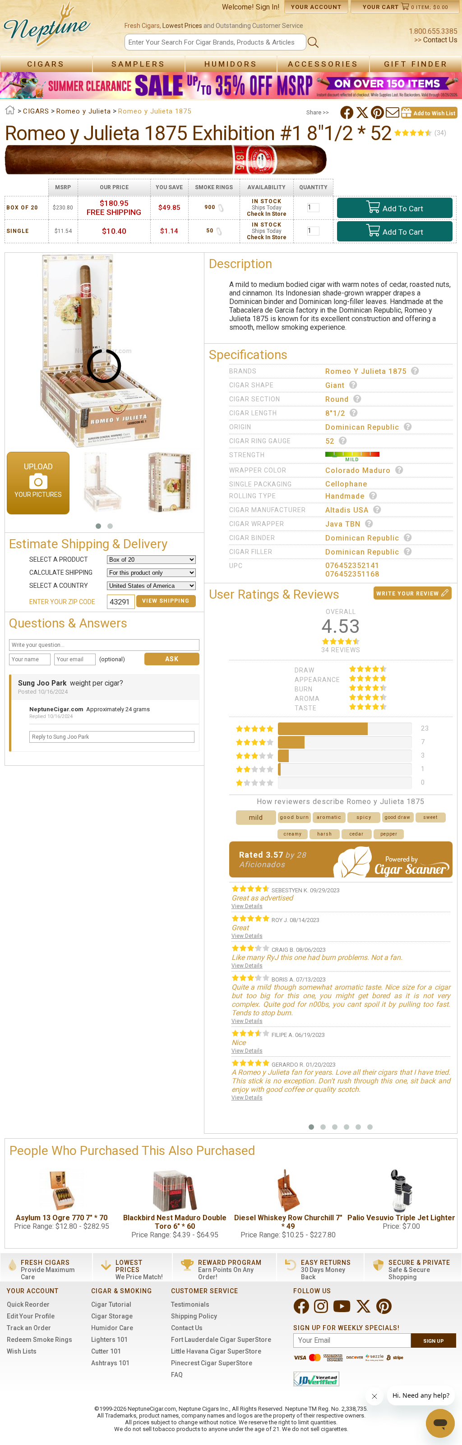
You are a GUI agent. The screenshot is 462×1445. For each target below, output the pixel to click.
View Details (247, 906)
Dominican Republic (362, 427)
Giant (335, 385)
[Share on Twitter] (363, 112)
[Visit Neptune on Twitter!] (364, 1310)
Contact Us (439, 40)
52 (329, 441)
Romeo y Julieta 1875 (366, 371)
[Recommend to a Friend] (393, 112)
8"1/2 (335, 413)
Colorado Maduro (358, 470)
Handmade (345, 496)
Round (337, 399)
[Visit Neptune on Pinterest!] (384, 1310)
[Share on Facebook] (348, 112)
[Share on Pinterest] (378, 112)
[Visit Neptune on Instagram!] (322, 1310)
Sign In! (268, 7)
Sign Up (433, 1341)
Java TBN (342, 524)
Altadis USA (347, 510)
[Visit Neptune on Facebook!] (302, 1310)
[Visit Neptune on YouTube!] (342, 1310)
